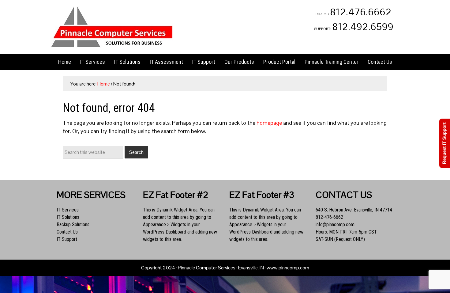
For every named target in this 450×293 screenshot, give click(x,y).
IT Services (68, 210)
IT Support (67, 239)
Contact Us (67, 232)
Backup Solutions (73, 224)
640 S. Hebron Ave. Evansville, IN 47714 (354, 210)
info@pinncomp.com (335, 224)
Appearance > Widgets (164, 224)
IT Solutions (68, 217)
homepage (269, 122)
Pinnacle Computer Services (112, 27)
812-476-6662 (329, 217)
